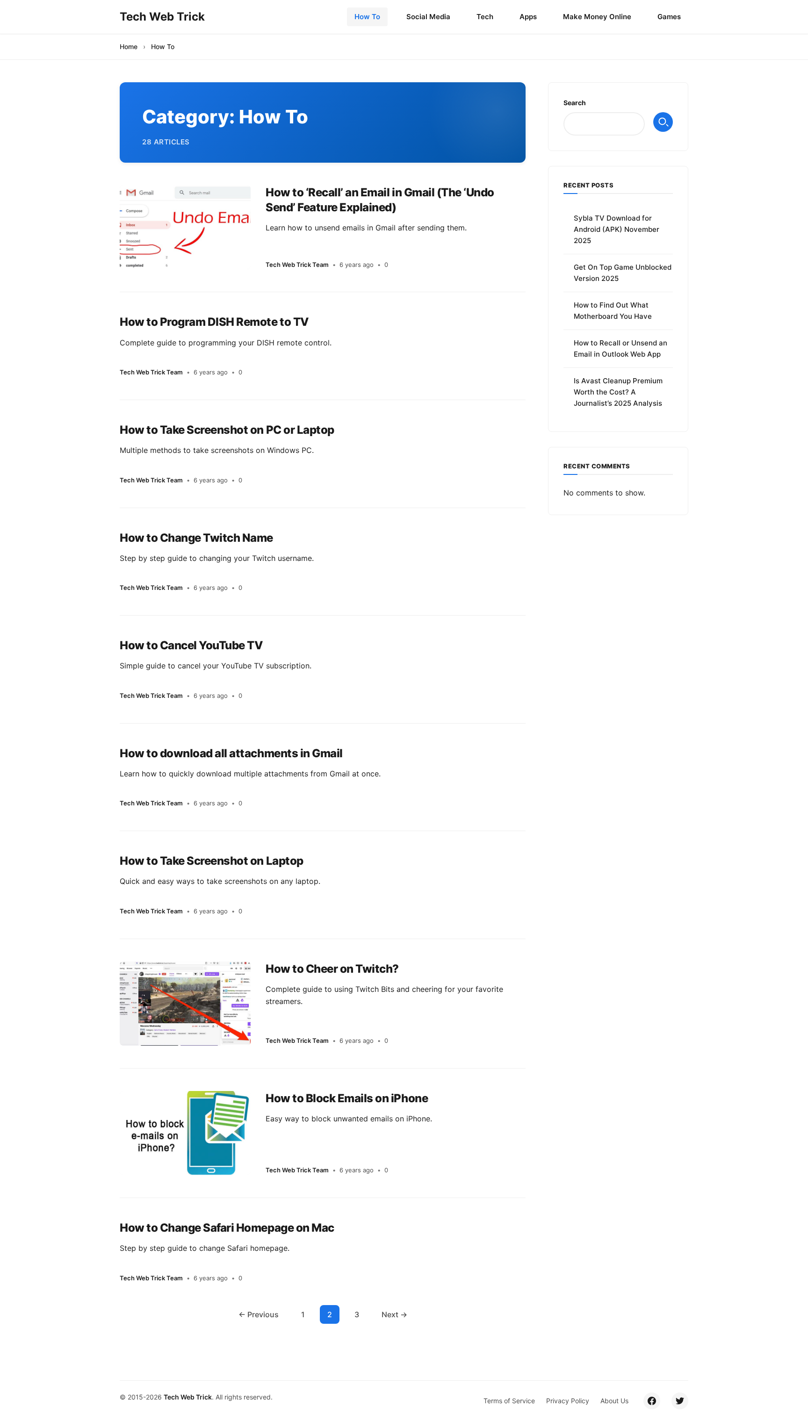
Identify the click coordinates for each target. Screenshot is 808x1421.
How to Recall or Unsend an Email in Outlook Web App (620, 348)
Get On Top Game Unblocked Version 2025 (622, 273)
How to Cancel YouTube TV (191, 645)
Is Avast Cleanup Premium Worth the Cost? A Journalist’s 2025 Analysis (618, 392)
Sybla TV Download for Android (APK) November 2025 (616, 229)
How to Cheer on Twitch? (332, 969)
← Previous (258, 1314)
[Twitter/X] (679, 1400)
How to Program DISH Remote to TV (214, 322)
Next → (394, 1314)
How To (367, 16)
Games (669, 16)
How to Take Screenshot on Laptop (211, 861)
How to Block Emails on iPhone (347, 1098)
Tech (484, 16)
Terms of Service (509, 1401)
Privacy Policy (567, 1401)
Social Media (428, 16)
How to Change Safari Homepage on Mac (227, 1227)
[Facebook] (651, 1400)
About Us (614, 1401)
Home (128, 46)
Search (574, 103)
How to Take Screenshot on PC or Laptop (227, 430)
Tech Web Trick (188, 1397)
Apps (528, 16)
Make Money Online (597, 16)
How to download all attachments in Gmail (231, 753)
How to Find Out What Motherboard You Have (613, 311)
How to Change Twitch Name (196, 538)
